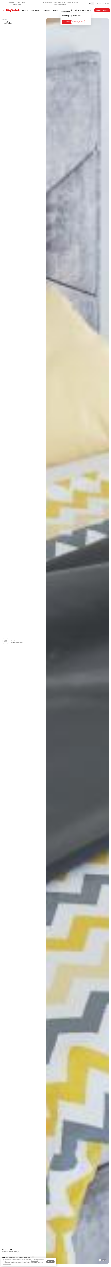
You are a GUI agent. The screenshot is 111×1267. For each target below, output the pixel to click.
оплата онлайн (46, 2)
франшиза (11, 2)
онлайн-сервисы (60, 5)
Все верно (66, 22)
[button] (83, 10)
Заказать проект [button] (102, 10)
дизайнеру (17, 5)
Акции (55, 10)
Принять (50, 1261)
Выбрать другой (77, 22)
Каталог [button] (25, 10)
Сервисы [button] (46, 10)
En (92, 3)
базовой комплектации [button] (11, 1251)
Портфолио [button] (35, 10)
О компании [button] (65, 10)
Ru (90, 3)
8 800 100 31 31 (103, 3)
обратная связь (59, 2)
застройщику (21, 2)
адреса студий (72, 2)
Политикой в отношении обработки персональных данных (20, 1261)
